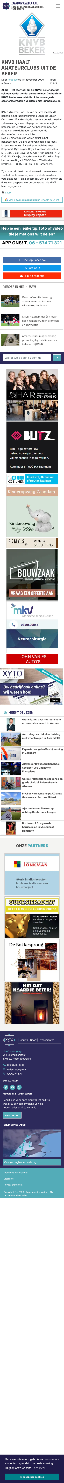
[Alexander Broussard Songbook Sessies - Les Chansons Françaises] (11, 768)
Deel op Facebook (34, 260)
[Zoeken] (57, 357)
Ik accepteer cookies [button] (32, 1476)
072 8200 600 (15, 1064)
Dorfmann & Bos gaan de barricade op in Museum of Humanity (38, 827)
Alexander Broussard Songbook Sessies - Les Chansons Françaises (41, 767)
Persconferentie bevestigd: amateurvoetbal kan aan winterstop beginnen (38, 301)
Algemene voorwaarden (16, 1172)
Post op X (33, 268)
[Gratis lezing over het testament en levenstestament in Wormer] (11, 724)
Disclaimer (9, 1178)
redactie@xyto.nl (16, 1069)
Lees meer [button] (38, 1468)
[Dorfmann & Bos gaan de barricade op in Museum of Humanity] (11, 828)
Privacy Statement (13, 1184)
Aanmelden (12, 1115)
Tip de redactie (34, 275)
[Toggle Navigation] (57, 6)
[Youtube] (12, 1087)
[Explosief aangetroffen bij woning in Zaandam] (11, 754)
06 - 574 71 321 (45, 242)
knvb (8, 192)
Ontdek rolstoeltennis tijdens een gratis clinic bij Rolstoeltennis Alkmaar (42, 782)
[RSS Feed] (19, 1087)
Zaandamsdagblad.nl (24, 3)
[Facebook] (6, 1087)
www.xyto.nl (14, 1073)
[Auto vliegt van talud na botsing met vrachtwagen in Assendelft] (11, 739)
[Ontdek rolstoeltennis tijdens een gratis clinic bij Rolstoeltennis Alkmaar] (11, 783)
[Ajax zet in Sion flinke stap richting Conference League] (11, 813)
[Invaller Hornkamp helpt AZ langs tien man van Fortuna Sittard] (11, 798)
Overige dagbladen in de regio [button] (21, 1162)
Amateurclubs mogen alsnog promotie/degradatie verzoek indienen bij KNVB (39, 340)
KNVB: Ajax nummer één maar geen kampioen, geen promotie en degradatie (40, 320)
